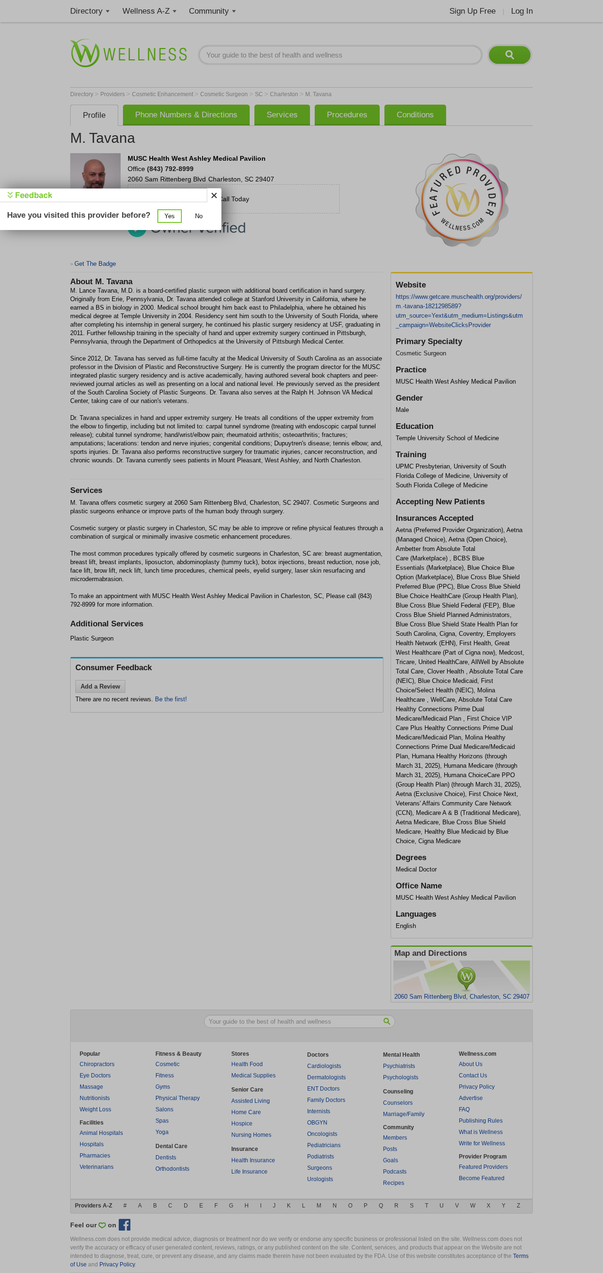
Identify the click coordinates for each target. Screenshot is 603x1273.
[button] (169, 216)
